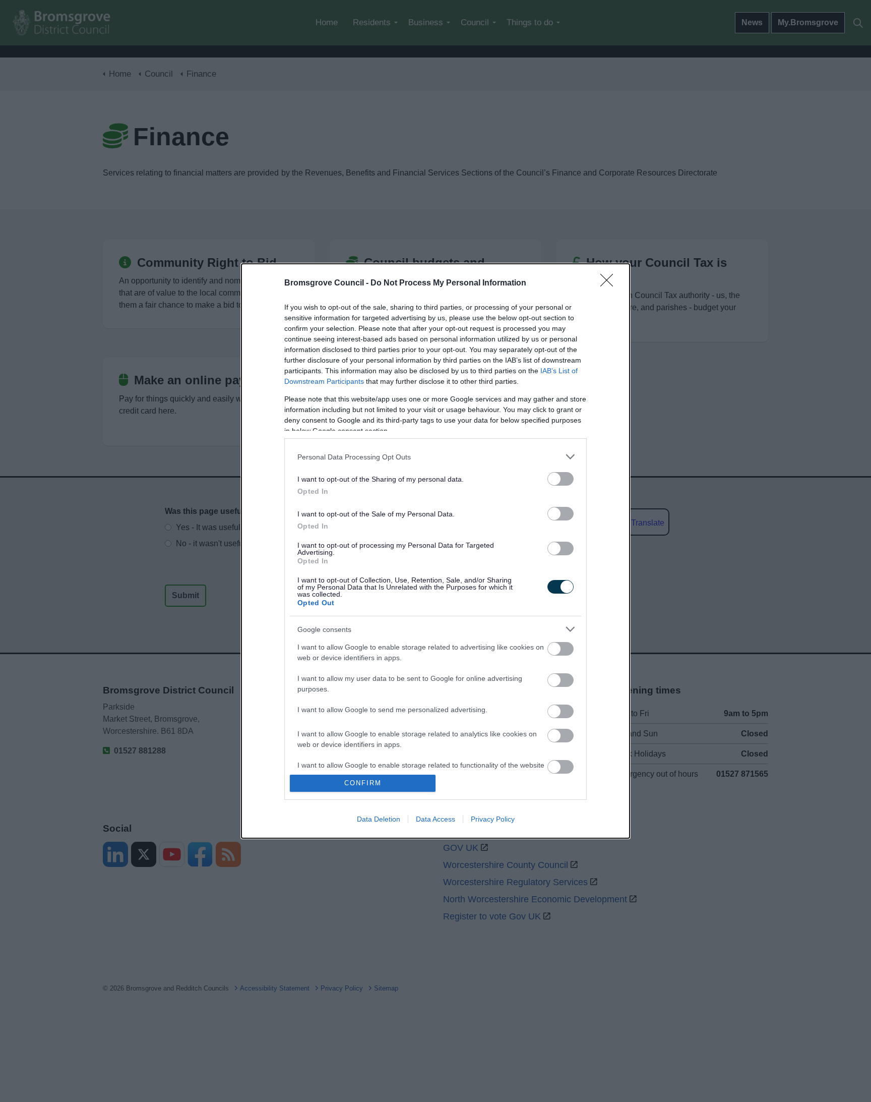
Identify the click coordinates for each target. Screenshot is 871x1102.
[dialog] (435, 551)
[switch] (560, 479)
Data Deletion (378, 819)
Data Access (435, 819)
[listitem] (435, 456)
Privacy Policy (493, 819)
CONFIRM (363, 783)
